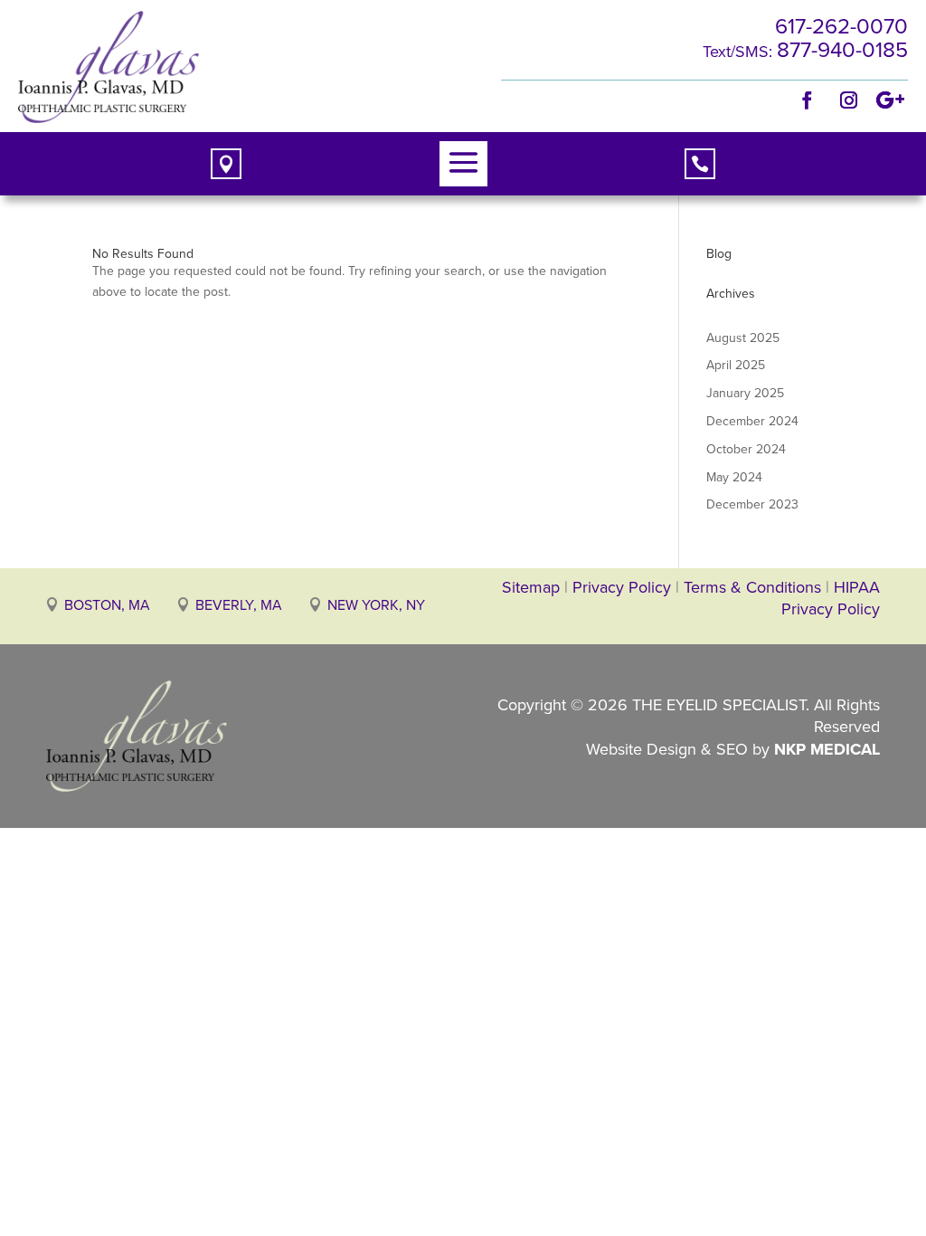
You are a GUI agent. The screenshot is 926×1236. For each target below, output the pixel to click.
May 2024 (734, 477)
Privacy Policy (621, 587)
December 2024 (752, 421)
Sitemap (531, 587)
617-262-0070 (841, 26)
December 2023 (752, 504)
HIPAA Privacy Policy (830, 598)
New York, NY (376, 604)
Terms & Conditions (755, 587)
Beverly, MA (238, 604)
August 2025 (743, 337)
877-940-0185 (842, 49)
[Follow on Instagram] (849, 100)
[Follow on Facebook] (807, 100)
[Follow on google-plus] (891, 100)
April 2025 (735, 365)
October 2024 (746, 449)
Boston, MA (107, 604)
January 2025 (745, 393)
